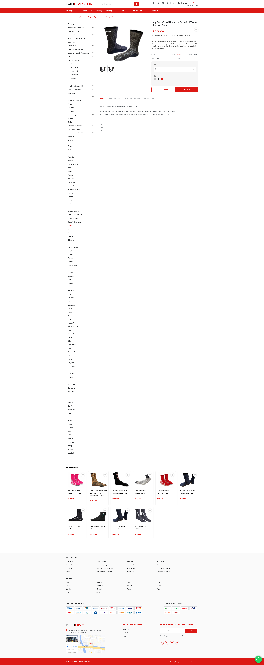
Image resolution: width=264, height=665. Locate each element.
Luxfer (70, 308)
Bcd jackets (69, 568)
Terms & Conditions (192, 662)
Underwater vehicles (163, 572)
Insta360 (71, 301)
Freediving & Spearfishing (104, 10)
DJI (69, 243)
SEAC (159, 582)
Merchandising (131, 568)
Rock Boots (74, 78)
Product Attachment (132, 98)
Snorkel (70, 118)
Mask (70, 104)
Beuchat (70, 197)
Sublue (70, 424)
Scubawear (160, 561)
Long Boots (74, 74)
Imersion (71, 298)
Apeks (70, 171)
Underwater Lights (74, 129)
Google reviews (182, 3)
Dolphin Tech (72, 251)
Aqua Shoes (74, 67)
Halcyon (70, 283)
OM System (72, 345)
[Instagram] (153, 3)
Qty (155, 76)
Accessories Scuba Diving (76, 28)
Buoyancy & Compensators (76, 38)
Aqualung (71, 175)
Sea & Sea (71, 391)
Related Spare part (150, 98)
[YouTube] (167, 3)
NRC (69, 330)
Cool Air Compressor (74, 222)
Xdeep (70, 446)
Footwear (130, 561)
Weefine (70, 438)
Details (101, 98)
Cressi (70, 225)
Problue (70, 377)
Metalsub (99, 589)
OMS (69, 348)
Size (155, 64)
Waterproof (72, 435)
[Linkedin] (163, 3)
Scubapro (99, 585)
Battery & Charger (74, 31)
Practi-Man (71, 366)
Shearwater (71, 410)
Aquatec (71, 179)
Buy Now (187, 90)
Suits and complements (164, 568)
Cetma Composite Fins (75, 215)
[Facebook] (162, 643)
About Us (155, 10)
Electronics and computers (104, 568)
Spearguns (160, 565)
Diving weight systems (103, 565)
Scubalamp (71, 388)
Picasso (129, 589)
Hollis (70, 287)
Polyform (71, 363)
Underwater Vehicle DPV (76, 133)
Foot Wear (71, 64)
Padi (69, 355)
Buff (69, 204)
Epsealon (71, 258)
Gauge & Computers (74, 89)
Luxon (70, 312)
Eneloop (70, 254)
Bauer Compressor (74, 189)
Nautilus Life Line (73, 326)
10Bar (70, 150)
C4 (69, 207)
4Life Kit (70, 153)
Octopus (71, 337)
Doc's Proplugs (73, 247)
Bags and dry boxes (72, 565)
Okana (70, 341)
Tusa (69, 431)
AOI (69, 168)
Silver (70, 413)
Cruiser (70, 233)
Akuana (70, 160)
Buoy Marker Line (73, 35)
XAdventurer (72, 442)
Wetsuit (70, 140)
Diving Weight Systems (75, 49)
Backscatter (72, 182)
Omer (68, 592)
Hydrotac (71, 290)
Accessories (69, 561)
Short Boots (74, 71)
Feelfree (70, 262)
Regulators (71, 111)
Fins (69, 56)
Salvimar (71, 381)
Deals (122, 10)
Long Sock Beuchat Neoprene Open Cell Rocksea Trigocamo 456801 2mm (98, 493)
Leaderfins (71, 305)
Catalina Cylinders (73, 211)
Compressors (72, 46)
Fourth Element (73, 269)
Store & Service (138, 10)
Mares (70, 316)
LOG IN (192, 5)
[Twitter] (158, 3)
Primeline (71, 373)
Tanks (70, 122)
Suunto (70, 428)
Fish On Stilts (72, 265)
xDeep (129, 582)
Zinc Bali (71, 453)
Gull (69, 280)
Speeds (70, 420)
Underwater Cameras (75, 126)
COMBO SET (72, 42)
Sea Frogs (71, 395)
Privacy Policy (174, 662)
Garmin (70, 272)
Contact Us (126, 633)
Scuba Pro (71, 384)
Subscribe (191, 631)
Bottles (68, 572)
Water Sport (72, 136)
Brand (85, 10)
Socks (72, 82)
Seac (69, 399)
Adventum (71, 157)
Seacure (70, 402)
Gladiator (71, 276)
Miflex (70, 319)
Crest (69, 229)
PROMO (71, 107)
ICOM (70, 294)
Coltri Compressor (74, 218)
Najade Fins (72, 323)
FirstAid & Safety (73, 60)
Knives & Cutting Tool (75, 100)
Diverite (70, 236)
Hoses (70, 97)
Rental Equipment (74, 115)
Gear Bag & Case (73, 93)
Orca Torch (71, 352)
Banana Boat (72, 186)
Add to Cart (164, 90)
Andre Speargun (73, 164)
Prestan (70, 370)
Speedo (70, 417)
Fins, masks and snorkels (104, 572)
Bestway (71, 193)
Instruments (130, 565)
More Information (114, 98)
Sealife (70, 406)
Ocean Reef (72, 334)
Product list (69, 17)
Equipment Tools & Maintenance (78, 53)
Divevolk (71, 240)
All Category (70, 10)
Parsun (70, 359)
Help (124, 636)
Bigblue (70, 200)
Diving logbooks (101, 561)
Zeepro (70, 449)
